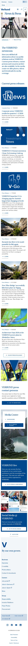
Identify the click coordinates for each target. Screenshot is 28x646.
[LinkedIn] (20, 625)
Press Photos (6, 606)
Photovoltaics (6, 570)
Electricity (5, 563)
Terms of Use (14, 640)
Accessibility (14, 637)
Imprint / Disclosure (14, 643)
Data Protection (14, 634)
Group (4, 596)
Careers (4, 577)
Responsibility (6, 599)
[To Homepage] (5, 9)
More (3, 591)
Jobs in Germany (7, 584)
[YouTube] (16, 625)
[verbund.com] (4, 544)
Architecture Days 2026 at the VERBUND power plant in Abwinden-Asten (13, 335)
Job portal (5, 581)
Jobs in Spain (6, 588)
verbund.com (5, 39)
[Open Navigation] (25, 9)
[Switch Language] (18, 9)
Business (5, 559)
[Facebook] (12, 625)
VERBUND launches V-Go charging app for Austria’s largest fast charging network (13, 198)
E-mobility (5, 566)
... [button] (11, 39)
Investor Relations (7, 602)
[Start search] (21, 9)
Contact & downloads (9, 573)
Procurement (6, 609)
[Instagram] (7, 625)
